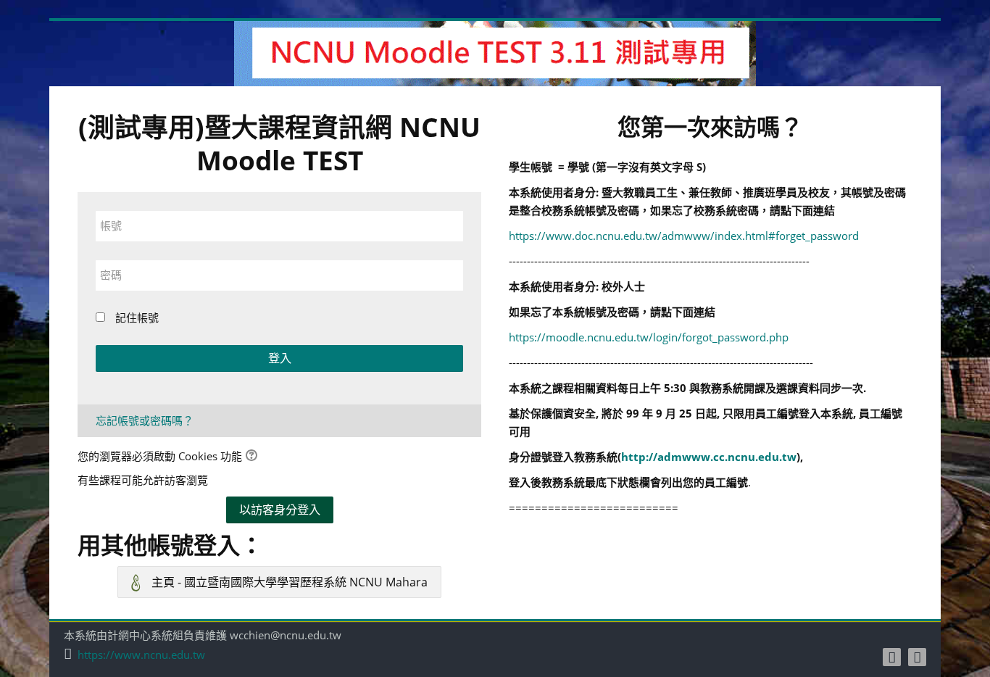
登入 (279, 358)
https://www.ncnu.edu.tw (141, 654)
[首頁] (495, 52)
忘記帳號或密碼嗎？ (145, 420)
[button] (253, 457)
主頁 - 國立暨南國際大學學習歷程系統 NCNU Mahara (288, 582)
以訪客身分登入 (279, 510)
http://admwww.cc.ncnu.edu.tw (708, 456)
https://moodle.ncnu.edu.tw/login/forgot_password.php (649, 337)
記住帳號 (137, 317)
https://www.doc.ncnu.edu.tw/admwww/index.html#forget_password (684, 235)
